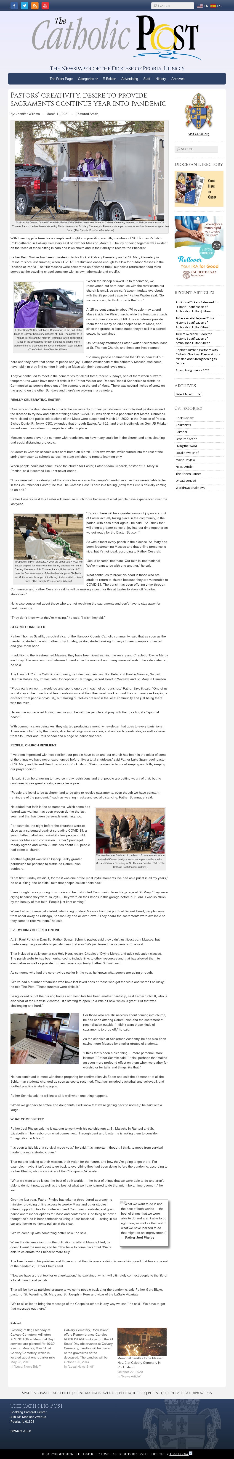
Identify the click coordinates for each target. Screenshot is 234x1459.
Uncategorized (186, 480)
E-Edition (109, 79)
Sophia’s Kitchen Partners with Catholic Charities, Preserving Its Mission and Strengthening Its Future (198, 356)
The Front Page (61, 79)
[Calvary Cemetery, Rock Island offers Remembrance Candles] (90, 1348)
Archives (178, 79)
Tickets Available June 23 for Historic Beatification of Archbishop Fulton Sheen (195, 322)
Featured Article (87, 114)
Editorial (181, 432)
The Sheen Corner (188, 474)
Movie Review (185, 460)
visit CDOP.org (199, 134)
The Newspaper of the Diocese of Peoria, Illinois (117, 68)
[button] (97, 79)
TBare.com (179, 1454)
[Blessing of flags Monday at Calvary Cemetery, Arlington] (37, 1348)
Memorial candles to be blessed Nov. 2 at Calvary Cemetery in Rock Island (140, 1362)
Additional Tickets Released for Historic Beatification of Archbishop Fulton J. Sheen (197, 306)
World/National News (190, 488)
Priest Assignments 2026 (192, 370)
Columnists (183, 425)
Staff (146, 79)
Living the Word (186, 446)
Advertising (129, 79)
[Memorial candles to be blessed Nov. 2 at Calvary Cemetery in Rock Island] (141, 1342)
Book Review (185, 418)
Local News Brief (187, 453)
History (160, 79)
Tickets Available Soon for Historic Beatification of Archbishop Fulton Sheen (194, 338)
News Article (184, 467)
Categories (86, 79)
